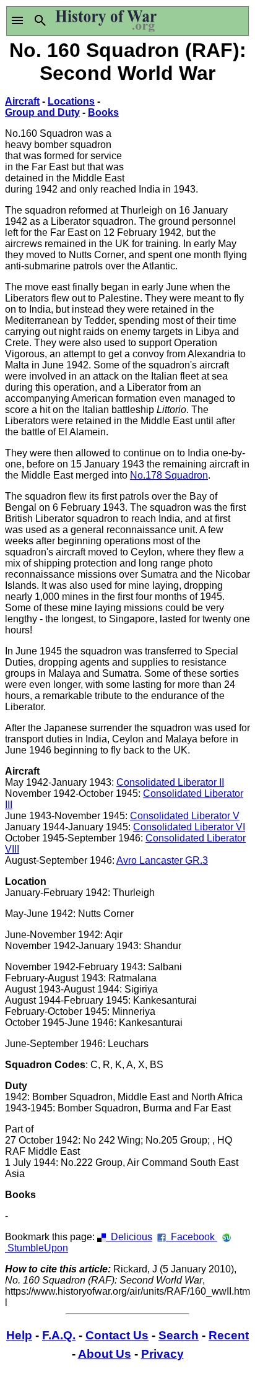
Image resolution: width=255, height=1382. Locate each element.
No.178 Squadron (169, 475)
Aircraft (22, 101)
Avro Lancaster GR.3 (162, 860)
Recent (229, 1335)
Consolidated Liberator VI (189, 827)
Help (19, 1335)
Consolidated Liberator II (170, 782)
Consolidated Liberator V (185, 816)
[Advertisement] (188, 133)
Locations (71, 101)
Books (103, 112)
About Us (104, 1353)
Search (178, 1335)
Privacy (162, 1353)
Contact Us (117, 1335)
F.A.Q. (59, 1335)
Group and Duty (42, 112)
